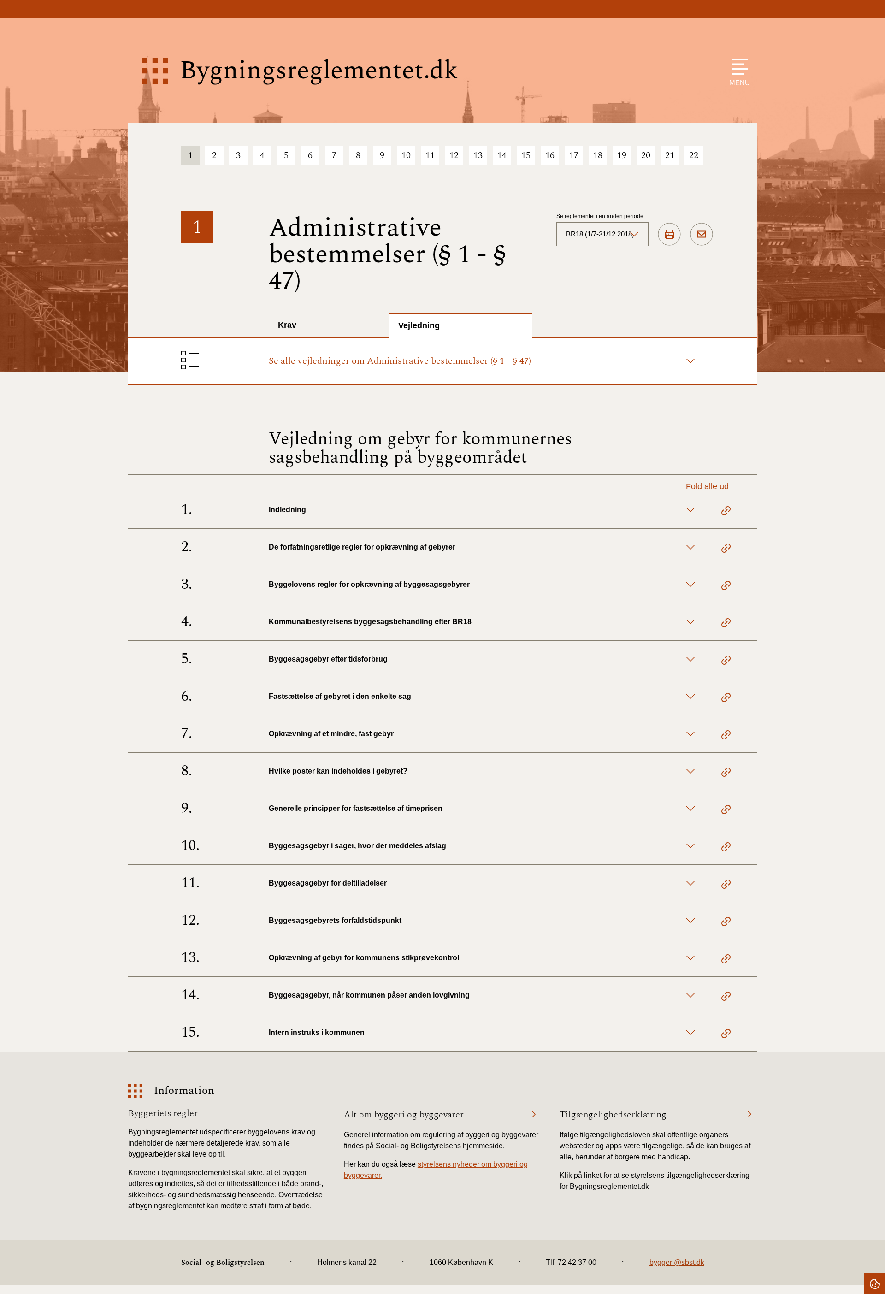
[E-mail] (701, 234)
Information (184, 1091)
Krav (287, 325)
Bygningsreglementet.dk (319, 70)
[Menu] (737, 67)
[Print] (669, 234)
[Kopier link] (726, 512)
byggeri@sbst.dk (676, 1262)
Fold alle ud (707, 486)
